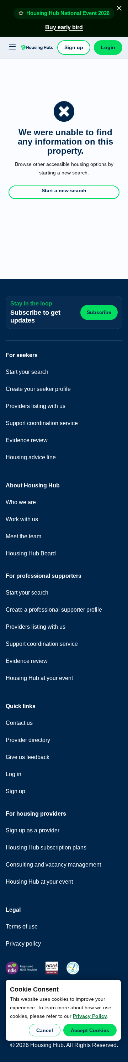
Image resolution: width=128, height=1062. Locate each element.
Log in (13, 774)
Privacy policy (23, 944)
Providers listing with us (35, 406)
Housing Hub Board (31, 553)
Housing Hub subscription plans (46, 847)
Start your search (27, 372)
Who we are (21, 502)
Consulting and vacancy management (53, 865)
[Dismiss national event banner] (119, 8)
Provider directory (28, 740)
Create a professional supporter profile (54, 610)
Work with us (22, 519)
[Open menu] (11, 47)
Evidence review (27, 440)
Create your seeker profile (38, 389)
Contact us (19, 723)
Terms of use (22, 927)
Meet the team (23, 536)
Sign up (73, 47)
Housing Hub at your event (39, 678)
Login (108, 47)
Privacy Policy (90, 1016)
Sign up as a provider (32, 830)
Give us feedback (27, 757)
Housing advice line (31, 457)
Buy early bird (64, 27)
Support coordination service (42, 423)
